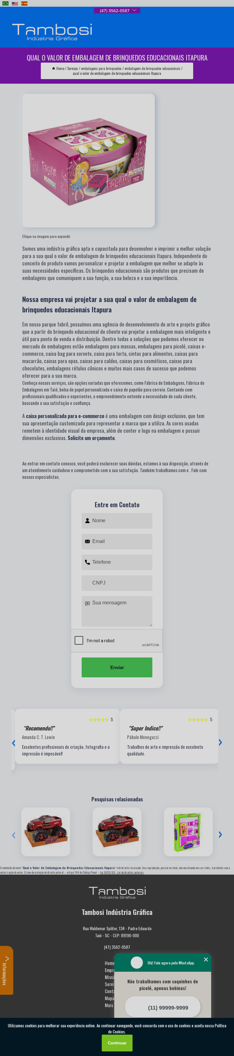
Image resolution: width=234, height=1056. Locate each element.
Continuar (117, 1043)
